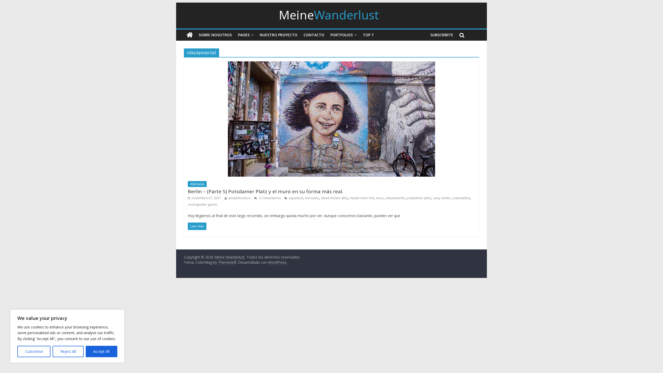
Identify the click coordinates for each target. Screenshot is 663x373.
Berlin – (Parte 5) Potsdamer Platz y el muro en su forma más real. (265, 191)
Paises (244, 34)
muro (380, 198)
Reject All (68, 351)
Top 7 (368, 34)
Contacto (314, 34)
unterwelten (461, 198)
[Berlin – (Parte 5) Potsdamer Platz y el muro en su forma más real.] (331, 64)
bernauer (312, 198)
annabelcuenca (239, 198)
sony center (441, 198)
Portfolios (341, 34)
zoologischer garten (202, 204)
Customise (34, 351)
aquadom (296, 198)
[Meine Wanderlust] (190, 35)
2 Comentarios (269, 198)
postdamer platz (419, 198)
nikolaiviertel (395, 198)
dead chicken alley (334, 198)
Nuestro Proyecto (278, 34)
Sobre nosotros (215, 34)
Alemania (197, 184)
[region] (67, 336)
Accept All (101, 351)
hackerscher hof (362, 198)
